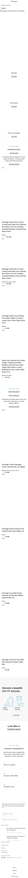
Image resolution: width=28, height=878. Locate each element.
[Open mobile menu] (1, 1)
